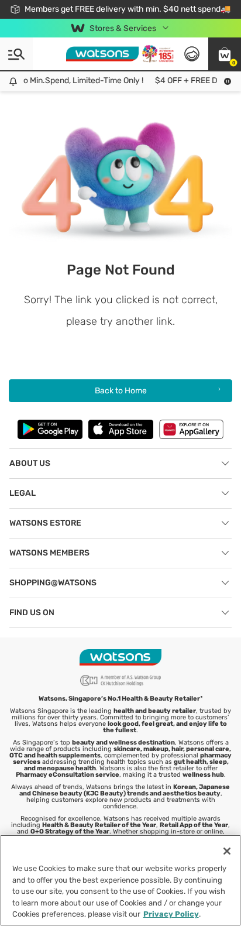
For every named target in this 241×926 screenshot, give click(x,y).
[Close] (227, 851)
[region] (120, 880)
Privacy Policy (171, 914)
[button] (224, 53)
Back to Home (121, 391)
